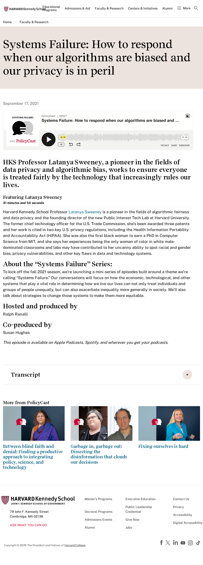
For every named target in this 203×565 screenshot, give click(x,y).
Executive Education (140, 499)
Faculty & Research (109, 8)
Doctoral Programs (98, 512)
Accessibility (182, 515)
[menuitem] (51, 10)
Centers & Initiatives (143, 8)
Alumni (167, 8)
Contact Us (181, 499)
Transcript (25, 374)
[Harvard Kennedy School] (26, 9)
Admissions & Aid (77, 8)
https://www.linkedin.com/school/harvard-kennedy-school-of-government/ (176, 542)
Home (7, 22)
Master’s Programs (98, 499)
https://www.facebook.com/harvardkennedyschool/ (162, 542)
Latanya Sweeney (85, 212)
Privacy (178, 507)
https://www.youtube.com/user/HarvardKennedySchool (183, 543)
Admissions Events (98, 519)
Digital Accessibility (188, 523)
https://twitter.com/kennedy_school (168, 543)
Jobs (128, 527)
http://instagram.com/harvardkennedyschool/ (191, 543)
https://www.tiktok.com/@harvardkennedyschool (198, 543)
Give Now (132, 519)
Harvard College (74, 545)
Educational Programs (51, 8)
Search (196, 8)
